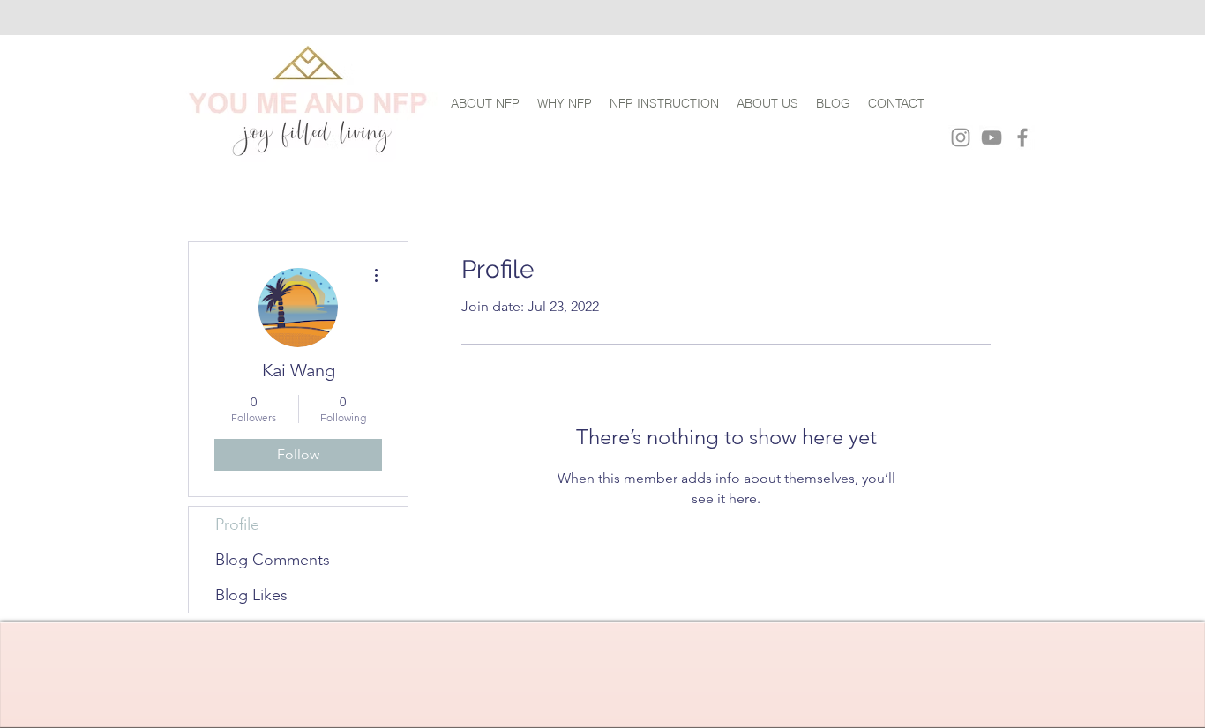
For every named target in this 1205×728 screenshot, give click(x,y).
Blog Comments (272, 559)
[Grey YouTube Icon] (991, 137)
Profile (237, 524)
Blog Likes (251, 595)
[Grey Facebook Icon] (1022, 137)
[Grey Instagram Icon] (960, 137)
